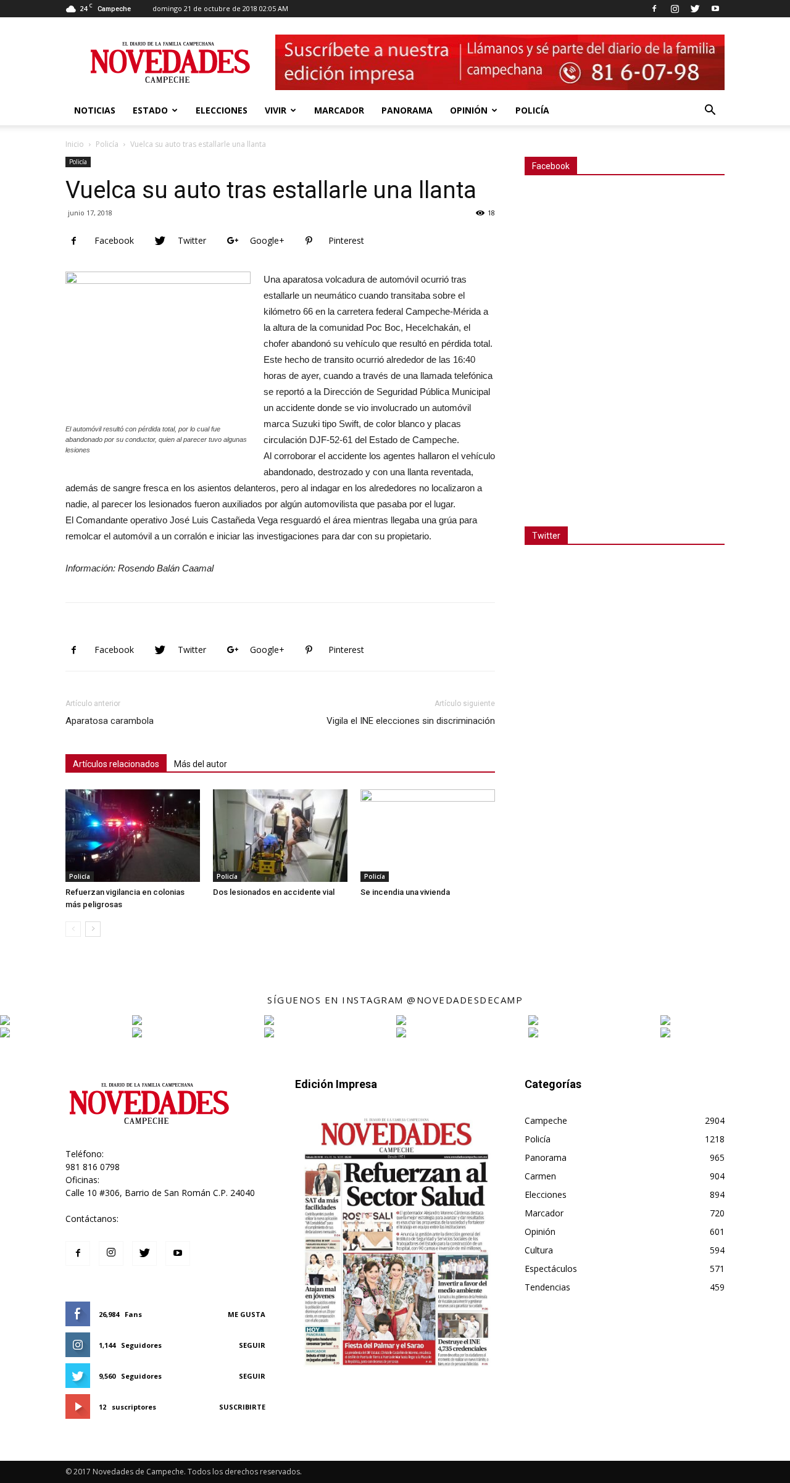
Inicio (74, 144)
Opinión (469, 110)
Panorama (407, 110)
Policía (532, 110)
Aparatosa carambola (109, 720)
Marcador (339, 110)
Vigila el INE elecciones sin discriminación (410, 720)
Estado (150, 110)
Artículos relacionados (116, 764)
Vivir (275, 110)
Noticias (94, 110)
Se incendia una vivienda (405, 892)
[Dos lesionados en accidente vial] (280, 835)
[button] (710, 111)
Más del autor (200, 764)
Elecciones (221, 110)
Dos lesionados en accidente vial (274, 892)
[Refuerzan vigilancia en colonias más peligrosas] (132, 835)
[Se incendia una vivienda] (427, 835)
